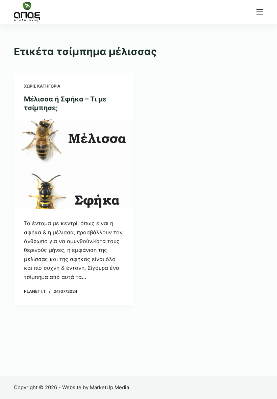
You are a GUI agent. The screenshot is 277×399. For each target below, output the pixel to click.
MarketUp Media (109, 387)
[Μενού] (259, 11)
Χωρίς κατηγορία (42, 86)
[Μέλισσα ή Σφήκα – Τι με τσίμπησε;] (73, 164)
